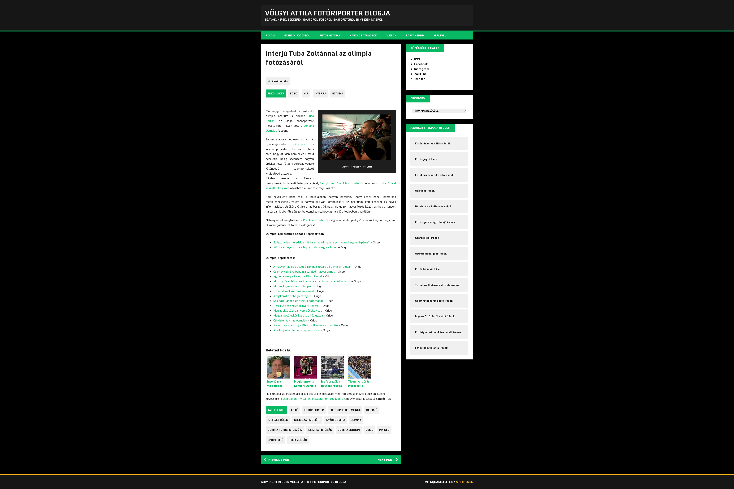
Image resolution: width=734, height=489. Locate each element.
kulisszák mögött (307, 420)
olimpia (356, 420)
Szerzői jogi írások (427, 238)
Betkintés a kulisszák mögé (433, 206)
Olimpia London (349, 430)
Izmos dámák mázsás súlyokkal (293, 291)
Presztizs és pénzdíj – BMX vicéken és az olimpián (305, 325)
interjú (371, 410)
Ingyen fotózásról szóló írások (435, 316)
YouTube (420, 74)
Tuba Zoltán (298, 440)
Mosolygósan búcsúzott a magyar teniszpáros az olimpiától (312, 281)
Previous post (279, 460)
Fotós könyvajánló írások (431, 348)
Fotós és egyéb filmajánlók (433, 143)
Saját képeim (415, 35)
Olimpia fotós (304, 144)
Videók (391, 35)
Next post (386, 460)
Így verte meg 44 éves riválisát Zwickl (297, 276)
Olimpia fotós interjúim (285, 430)
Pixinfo (384, 430)
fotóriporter (314, 410)
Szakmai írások (425, 191)
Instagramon (320, 398)
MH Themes (464, 482)
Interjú (320, 93)
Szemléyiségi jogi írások (431, 253)
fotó (293, 93)
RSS (417, 59)
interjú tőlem (278, 420)
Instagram (421, 69)
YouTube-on (337, 398)
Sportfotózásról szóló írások (434, 301)
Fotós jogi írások (426, 159)
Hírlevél (440, 35)
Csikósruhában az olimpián (290, 320)
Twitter (419, 79)
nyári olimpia (335, 420)
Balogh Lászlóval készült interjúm (341, 183)
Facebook (421, 64)
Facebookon (289, 398)
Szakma (337, 93)
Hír (306, 93)
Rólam (270, 35)
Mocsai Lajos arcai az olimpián (292, 286)
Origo (369, 430)
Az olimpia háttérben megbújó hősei (296, 330)
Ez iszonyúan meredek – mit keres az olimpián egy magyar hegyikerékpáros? (321, 242)
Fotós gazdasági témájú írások (435, 222)
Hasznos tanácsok (363, 35)
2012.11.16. (280, 81)
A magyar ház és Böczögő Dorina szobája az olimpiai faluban (312, 266)
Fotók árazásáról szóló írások (434, 175)
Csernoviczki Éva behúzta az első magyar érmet (304, 271)
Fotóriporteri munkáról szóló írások (438, 332)
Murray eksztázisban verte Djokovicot (297, 310)
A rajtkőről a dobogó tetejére (292, 296)
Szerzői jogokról (297, 35)
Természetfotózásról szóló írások (437, 285)
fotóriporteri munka (345, 410)
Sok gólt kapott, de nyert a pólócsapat (298, 301)
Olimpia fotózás (320, 430)
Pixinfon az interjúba (316, 220)
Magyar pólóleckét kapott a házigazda (298, 315)
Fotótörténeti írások (428, 269)
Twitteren (304, 398)
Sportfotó (275, 440)
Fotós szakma (330, 35)
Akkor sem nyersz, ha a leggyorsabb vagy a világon (305, 247)
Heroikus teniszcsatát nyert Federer (296, 306)
